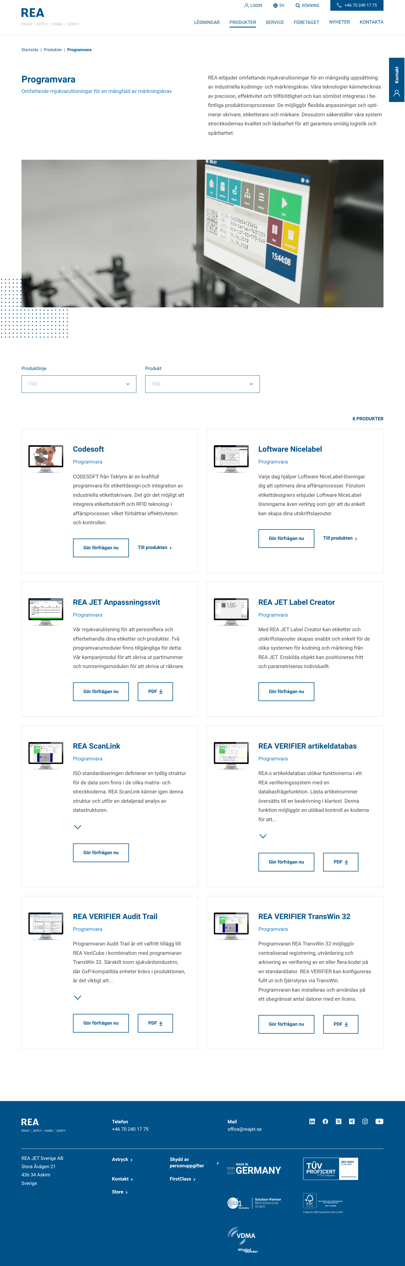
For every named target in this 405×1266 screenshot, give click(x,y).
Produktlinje (34, 368)
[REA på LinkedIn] (312, 1121)
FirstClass (180, 1179)
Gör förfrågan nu (101, 548)
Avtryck (120, 1159)
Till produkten (152, 547)
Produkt (153, 368)
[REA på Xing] (352, 1121)
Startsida (29, 49)
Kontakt (120, 1179)
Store (117, 1192)
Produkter (53, 49)
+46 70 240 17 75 (130, 1129)
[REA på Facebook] (325, 1121)
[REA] (50, 17)
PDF (152, 691)
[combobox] (79, 384)
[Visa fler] (77, 827)
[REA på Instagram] (365, 1121)
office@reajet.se (244, 1129)
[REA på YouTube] (380, 1121)
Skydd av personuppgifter (187, 1163)
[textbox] (71, 383)
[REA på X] (338, 1121)
